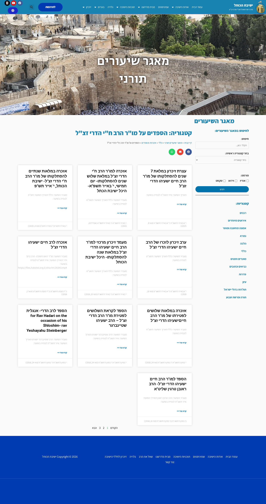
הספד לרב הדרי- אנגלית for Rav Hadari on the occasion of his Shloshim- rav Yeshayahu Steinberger (46, 321)
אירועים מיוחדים (237, 220)
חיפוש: (245, 139)
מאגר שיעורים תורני (173, 142)
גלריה (110, 7)
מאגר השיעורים (214, 121)
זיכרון (88, 7)
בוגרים (101, 7)
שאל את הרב (146, 457)
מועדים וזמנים (238, 259)
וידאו (231, 181)
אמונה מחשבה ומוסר (234, 228)
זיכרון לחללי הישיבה (116, 457)
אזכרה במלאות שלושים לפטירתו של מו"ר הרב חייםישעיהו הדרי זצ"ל (166, 316)
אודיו (243, 181)
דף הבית (188, 142)
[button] (31, 7)
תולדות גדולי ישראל (235, 289)
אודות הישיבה (182, 7)
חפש (222, 189)
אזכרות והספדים (149, 142)
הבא (94, 428)
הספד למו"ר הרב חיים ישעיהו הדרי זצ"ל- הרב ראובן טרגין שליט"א (167, 384)
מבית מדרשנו (148, 7)
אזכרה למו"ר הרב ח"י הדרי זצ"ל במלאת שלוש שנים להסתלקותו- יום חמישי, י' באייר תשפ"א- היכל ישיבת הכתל (107, 181)
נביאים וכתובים (237, 266)
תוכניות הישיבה (127, 7)
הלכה (243, 243)
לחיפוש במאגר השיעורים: (232, 131)
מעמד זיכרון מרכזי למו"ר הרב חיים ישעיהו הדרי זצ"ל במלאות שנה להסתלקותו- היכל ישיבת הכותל (106, 252)
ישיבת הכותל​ (243, 5)
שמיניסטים (163, 7)
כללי (243, 251)
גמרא (243, 236)
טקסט (219, 181)
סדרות (242, 274)
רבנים (243, 213)
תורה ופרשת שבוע (236, 297)
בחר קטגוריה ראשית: (237, 153)
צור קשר (169, 462)
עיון (244, 282)
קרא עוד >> (181, 204)
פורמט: (245, 175)
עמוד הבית (197, 7)
